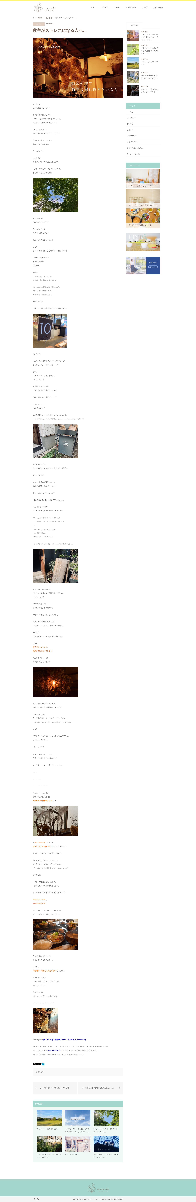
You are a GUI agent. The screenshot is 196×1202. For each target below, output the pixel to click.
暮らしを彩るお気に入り (136, 148)
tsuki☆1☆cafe (131, 8)
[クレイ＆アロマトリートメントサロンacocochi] (56, 7)
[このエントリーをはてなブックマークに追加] (43, 1064)
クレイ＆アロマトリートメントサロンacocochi (95, 1199)
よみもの (39, 24)
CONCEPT (104, 8)
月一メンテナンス (133, 154)
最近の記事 (135, 25)
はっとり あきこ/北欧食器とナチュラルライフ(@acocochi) (64, 1040)
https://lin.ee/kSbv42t (54, 1050)
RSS (38, 1199)
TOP (92, 8)
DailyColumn (131, 118)
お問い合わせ (158, 8)
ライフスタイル (132, 142)
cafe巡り (130, 112)
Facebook (34, 1199)
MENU (117, 8)
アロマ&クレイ (132, 136)
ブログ (145, 8)
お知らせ (130, 124)
